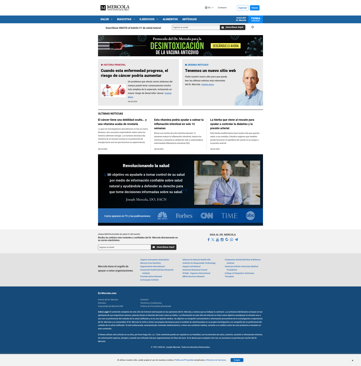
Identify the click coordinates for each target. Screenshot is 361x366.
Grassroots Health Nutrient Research (156, 271)
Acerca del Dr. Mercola (241, 19)
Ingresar (242, 7)
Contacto (144, 299)
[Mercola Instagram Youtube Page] (222, 239)
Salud (105, 19)
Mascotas (124, 19)
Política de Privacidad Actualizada (155, 306)
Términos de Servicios (216, 360)
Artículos (189, 19)
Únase (255, 7)
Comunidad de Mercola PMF (110, 306)
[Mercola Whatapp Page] (231, 239)
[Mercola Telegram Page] (236, 239)
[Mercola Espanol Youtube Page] (217, 239)
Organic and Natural (191, 266)
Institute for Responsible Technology (198, 263)
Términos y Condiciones (151, 303)
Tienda (255, 19)
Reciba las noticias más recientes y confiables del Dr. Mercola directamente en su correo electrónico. (138, 239)
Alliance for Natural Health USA (196, 260)
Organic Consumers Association (154, 260)
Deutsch (210, 13)
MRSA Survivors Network (193, 276)
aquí (153, 334)
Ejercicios (147, 19)
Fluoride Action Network (151, 276)
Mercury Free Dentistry (150, 263)
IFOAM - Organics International (196, 273)
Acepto (237, 360)
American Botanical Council (194, 270)
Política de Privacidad (184, 360)
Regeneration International (152, 266)
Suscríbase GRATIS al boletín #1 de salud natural (133, 27)
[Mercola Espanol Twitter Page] (213, 239)
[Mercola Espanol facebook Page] (208, 239)
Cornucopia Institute (149, 280)
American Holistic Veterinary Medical (241, 268)
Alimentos (170, 19)
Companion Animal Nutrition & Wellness (243, 261)
